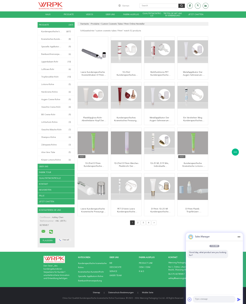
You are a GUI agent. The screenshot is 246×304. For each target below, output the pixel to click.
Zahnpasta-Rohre (56, 145)
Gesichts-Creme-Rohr (56, 107)
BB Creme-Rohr (56, 115)
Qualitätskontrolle (152, 15)
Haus (48, 15)
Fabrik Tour (45, 172)
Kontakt (43, 184)
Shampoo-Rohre (56, 137)
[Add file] (190, 299)
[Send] (239, 299)
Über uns (110, 15)
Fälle (41, 196)
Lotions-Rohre (56, 84)
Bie (110, 263)
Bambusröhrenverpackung (56, 54)
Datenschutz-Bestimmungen (121, 293)
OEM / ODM (144, 267)
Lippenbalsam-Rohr (56, 62)
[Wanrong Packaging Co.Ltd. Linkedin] (205, 6)
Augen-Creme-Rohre (56, 100)
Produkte (69, 15)
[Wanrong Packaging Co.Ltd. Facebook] (190, 6)
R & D (141, 271)
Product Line (146, 263)
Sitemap (96, 293)
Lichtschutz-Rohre (56, 122)
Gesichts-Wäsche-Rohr (56, 130)
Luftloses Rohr (56, 69)
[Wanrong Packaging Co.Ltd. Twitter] (198, 6)
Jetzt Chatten (195, 15)
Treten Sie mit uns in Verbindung (172, 15)
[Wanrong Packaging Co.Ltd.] (43, 231)
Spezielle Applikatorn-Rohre (56, 47)
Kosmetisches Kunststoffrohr (56, 39)
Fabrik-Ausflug (131, 15)
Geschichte (115, 267)
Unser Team (115, 276)
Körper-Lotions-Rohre (56, 160)
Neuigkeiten (45, 190)
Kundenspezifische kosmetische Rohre (56, 32)
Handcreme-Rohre (56, 92)
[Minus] (239, 237)
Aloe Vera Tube (56, 152)
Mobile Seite (147, 293)
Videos (89, 15)
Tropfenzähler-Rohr (56, 77)
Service (113, 271)
